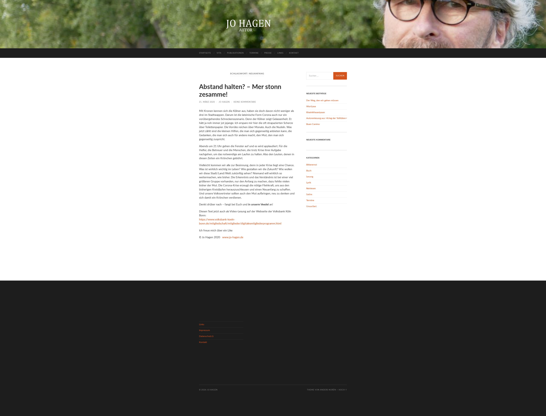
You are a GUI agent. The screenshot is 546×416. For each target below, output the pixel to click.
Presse (268, 53)
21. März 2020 (207, 102)
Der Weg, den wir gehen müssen (322, 100)
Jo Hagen (224, 102)
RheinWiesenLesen (315, 112)
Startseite (205, 53)
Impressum (204, 330)
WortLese (311, 106)
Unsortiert (311, 206)
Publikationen (235, 53)
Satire (309, 194)
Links (280, 53)
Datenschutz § (206, 336)
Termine (254, 53)
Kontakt (294, 53)
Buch (308, 171)
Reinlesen (311, 188)
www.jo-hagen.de (232, 237)
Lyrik (308, 182)
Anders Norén (328, 390)
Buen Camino (313, 124)
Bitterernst (311, 165)
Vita (219, 53)
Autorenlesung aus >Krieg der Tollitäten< (326, 118)
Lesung (309, 177)
